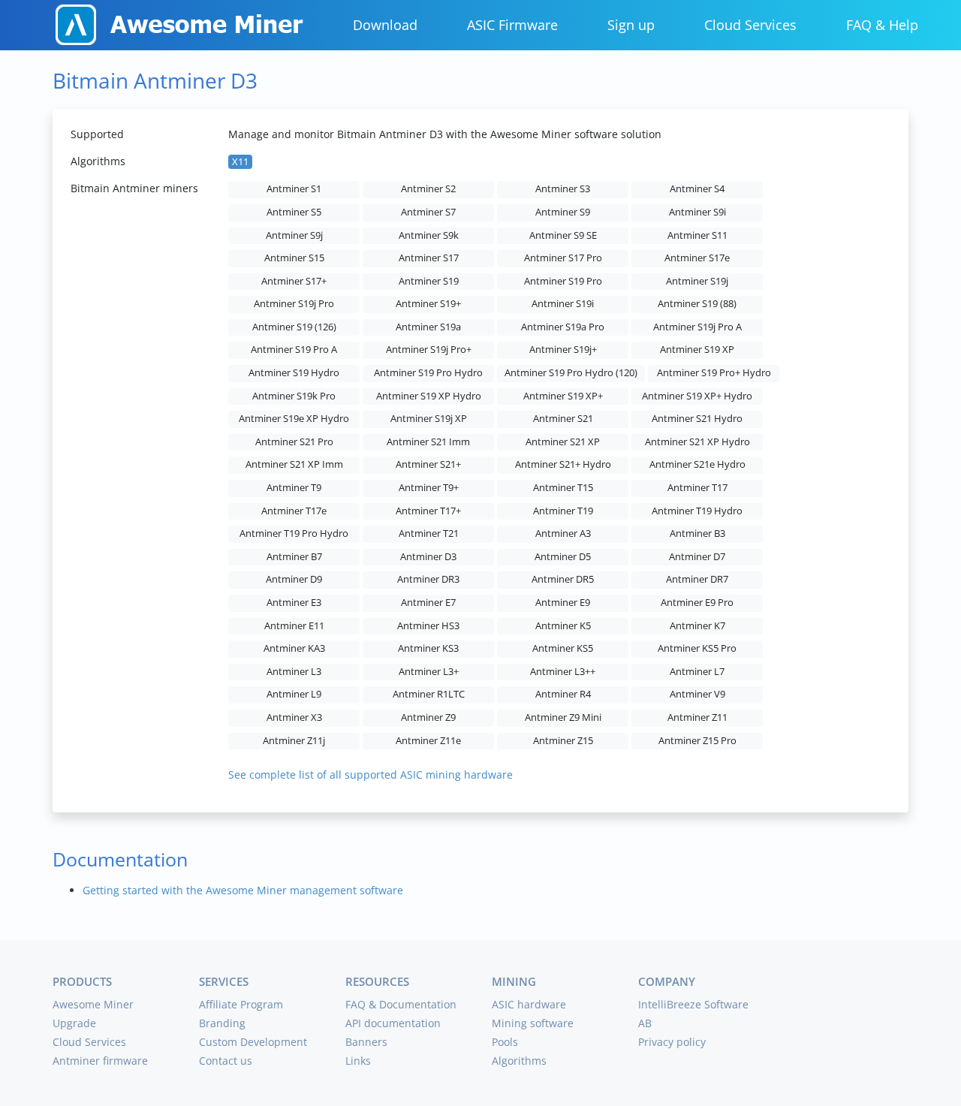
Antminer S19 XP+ (563, 396)
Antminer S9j (294, 235)
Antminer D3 (428, 556)
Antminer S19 (429, 281)
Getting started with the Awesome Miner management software (243, 890)
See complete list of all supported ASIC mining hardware (370, 774)
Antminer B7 (294, 556)
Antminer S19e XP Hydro (294, 418)
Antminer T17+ (428, 511)
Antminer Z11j (294, 740)
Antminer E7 (428, 602)
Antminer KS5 (562, 648)
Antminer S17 (429, 258)
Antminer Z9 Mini (563, 717)
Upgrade (74, 1023)
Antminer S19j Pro (294, 303)
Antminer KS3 (428, 648)
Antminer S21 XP (563, 441)
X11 (240, 161)
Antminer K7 (697, 625)
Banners (366, 1042)
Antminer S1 (294, 188)
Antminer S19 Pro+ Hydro (714, 372)
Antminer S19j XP (428, 418)
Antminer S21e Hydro (697, 464)
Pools (505, 1042)
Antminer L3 (294, 671)
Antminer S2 (428, 188)
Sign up (631, 25)
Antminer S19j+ (563, 349)
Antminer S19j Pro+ (428, 349)
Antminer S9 (562, 212)
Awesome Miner (93, 1004)
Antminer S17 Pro (563, 258)
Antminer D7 (697, 556)
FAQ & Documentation (400, 1004)
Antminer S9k (429, 235)
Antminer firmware (100, 1060)
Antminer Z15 (563, 740)
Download (385, 25)
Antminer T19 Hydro (697, 511)
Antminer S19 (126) (294, 327)
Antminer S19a (428, 327)
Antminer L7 (697, 671)
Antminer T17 (697, 487)
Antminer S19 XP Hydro (428, 396)
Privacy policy (672, 1042)
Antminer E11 (294, 625)
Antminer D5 (563, 556)
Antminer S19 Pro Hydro (428, 372)
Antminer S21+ (428, 464)
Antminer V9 (697, 694)
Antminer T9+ (429, 487)
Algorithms (519, 1060)
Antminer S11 (697, 235)
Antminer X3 (294, 717)
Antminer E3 (294, 602)
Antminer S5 (294, 212)
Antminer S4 (697, 188)
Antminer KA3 (294, 648)
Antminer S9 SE (563, 235)
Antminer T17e (294, 511)
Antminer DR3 (428, 579)
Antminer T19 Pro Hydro (293, 533)
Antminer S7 (428, 212)
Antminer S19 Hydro (294, 372)
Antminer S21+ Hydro (563, 464)
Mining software (533, 1023)
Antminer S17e (697, 258)
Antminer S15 (294, 258)
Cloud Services (750, 25)
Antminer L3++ (562, 671)
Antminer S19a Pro (562, 327)
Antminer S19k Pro (294, 396)
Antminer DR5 (563, 579)
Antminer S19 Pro (563, 281)
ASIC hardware (529, 1004)
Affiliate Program (241, 1004)
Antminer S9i (697, 212)
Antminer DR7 (697, 579)
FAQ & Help (882, 25)
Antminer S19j (697, 281)
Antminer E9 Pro (697, 602)
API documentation (393, 1023)
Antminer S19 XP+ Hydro (697, 396)
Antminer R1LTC (429, 694)
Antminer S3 (562, 188)
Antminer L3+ (429, 671)
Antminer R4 (563, 694)
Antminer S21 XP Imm (294, 464)
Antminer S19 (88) (697, 303)
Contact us (225, 1060)
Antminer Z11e (428, 740)
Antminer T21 (429, 533)
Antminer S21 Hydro (697, 418)
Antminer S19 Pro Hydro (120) (571, 372)
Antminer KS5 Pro (697, 648)
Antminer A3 (563, 533)
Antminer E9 (562, 602)
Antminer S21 (563, 418)
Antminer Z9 (428, 717)
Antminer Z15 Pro (697, 740)
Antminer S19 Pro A (294, 349)
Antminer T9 (294, 487)
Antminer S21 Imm (428, 441)
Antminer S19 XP (697, 349)
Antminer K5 (563, 625)
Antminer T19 (563, 511)
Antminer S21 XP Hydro (697, 441)
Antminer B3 (697, 533)
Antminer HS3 (428, 625)
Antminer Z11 (697, 717)
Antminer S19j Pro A (697, 327)
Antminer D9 (294, 579)
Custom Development (253, 1042)
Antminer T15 (563, 487)
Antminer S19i (563, 303)
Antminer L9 (294, 694)
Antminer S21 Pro (294, 441)
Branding (222, 1023)
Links (358, 1060)
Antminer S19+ (428, 303)
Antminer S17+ (294, 281)
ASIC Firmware (512, 25)
